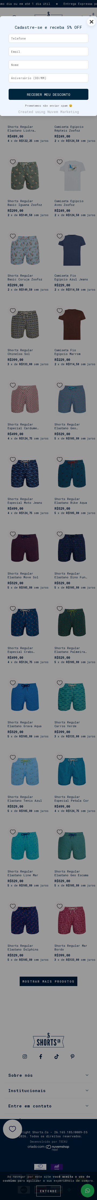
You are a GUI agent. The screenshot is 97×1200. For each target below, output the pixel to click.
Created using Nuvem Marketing (48, 112)
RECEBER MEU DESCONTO (48, 94)
